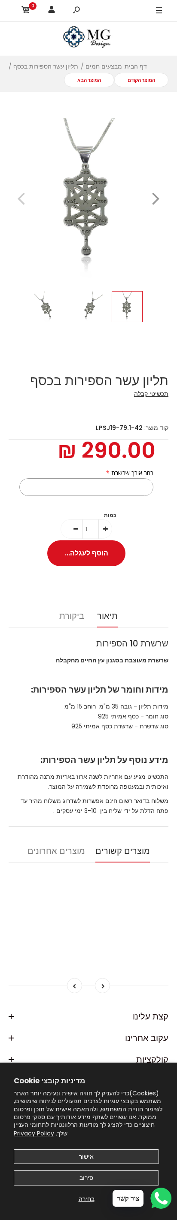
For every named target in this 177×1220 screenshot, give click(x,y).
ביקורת (71, 616)
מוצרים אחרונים (56, 851)
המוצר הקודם (141, 80)
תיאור (107, 616)
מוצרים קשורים (122, 851)
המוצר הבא (89, 80)
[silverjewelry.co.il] (88, 38)
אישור (86, 1156)
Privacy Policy (34, 1133)
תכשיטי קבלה (151, 393)
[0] (25, 11)
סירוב (86, 1177)
